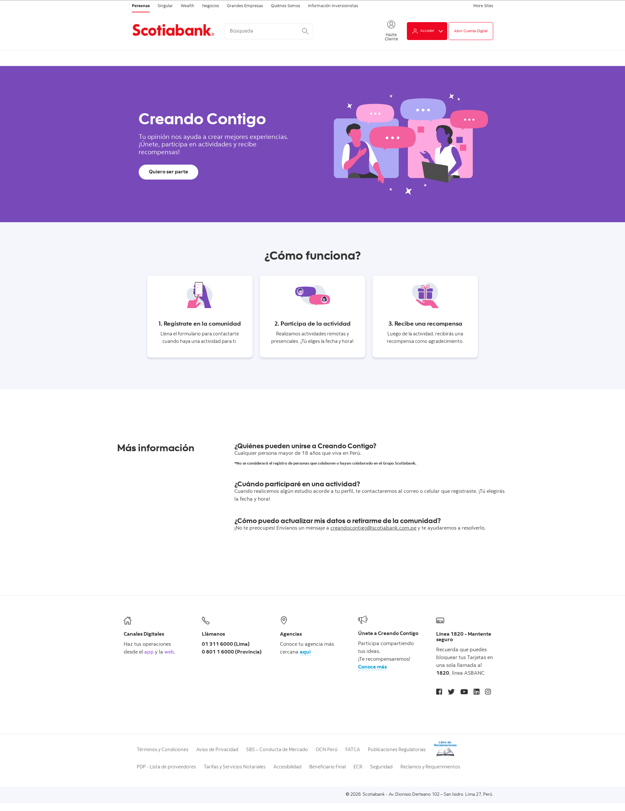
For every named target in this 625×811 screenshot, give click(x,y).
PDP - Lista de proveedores (166, 767)
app (149, 652)
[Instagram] (488, 692)
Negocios (210, 6)
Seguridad (381, 767)
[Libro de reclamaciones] (445, 755)
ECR (358, 767)
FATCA (352, 750)
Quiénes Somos (285, 6)
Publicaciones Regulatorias (397, 750)
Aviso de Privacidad (217, 750)
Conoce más (372, 667)
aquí (305, 652)
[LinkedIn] (476, 692)
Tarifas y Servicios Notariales (235, 767)
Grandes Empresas (245, 6)
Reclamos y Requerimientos (430, 767)
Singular (165, 6)
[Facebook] (439, 692)
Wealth (187, 6)
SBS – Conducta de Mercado (277, 750)
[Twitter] (451, 692)
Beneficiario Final (327, 767)
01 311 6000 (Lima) (226, 644)
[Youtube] (464, 692)
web (169, 652)
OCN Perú (327, 750)
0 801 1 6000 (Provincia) (232, 652)
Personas (141, 6)
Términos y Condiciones (162, 750)
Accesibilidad (287, 767)
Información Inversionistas (333, 6)
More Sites (483, 6)
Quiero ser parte (168, 172)
